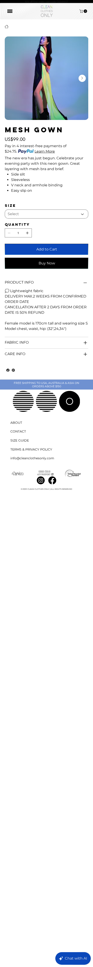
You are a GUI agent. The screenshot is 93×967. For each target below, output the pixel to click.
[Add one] (27, 232)
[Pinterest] (13, 370)
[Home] (6, 26)
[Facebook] (8, 370)
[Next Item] (82, 78)
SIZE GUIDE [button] (19, 440)
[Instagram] (41, 480)
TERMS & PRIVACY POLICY (31, 449)
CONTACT (18, 431)
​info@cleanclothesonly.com (32, 458)
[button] (83, 11)
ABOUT (16, 423)
